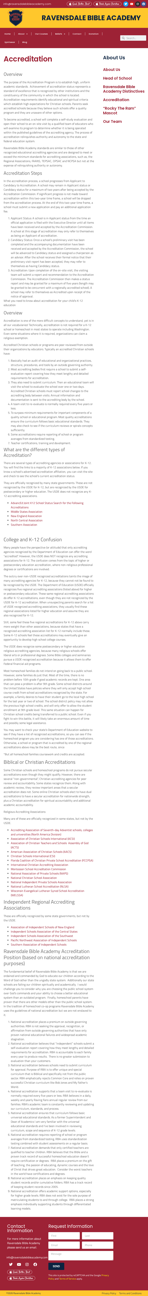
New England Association (26, 516)
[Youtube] (131, 4)
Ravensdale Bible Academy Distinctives (124, 89)
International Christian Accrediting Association (39, 865)
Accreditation (116, 99)
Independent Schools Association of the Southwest (42, 936)
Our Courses (41, 33)
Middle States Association (26, 511)
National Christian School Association (34, 878)
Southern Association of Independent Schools (38, 944)
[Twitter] (125, 4)
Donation (94, 33)
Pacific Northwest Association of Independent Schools (44, 940)
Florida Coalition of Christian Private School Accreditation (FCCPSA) (52, 860)
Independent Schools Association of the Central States (44, 931)
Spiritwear (10, 42)
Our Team (112, 121)
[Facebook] (143, 4)
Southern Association (24, 524)
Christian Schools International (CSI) (33, 856)
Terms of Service (67, 1278)
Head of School (117, 78)
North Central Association (27, 520)
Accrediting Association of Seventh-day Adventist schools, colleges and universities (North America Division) (52, 832)
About (21, 33)
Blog (24, 42)
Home (8, 33)
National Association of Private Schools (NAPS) (39, 873)
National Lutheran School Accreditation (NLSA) (39, 886)
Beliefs (58, 33)
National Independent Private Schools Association (41, 882)
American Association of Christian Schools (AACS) (41, 852)
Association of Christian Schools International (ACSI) (43, 839)
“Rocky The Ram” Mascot (119, 110)
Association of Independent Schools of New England (42, 927)
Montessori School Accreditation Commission (38, 869)
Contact (77, 33)
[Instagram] (137, 4)
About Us (111, 69)
